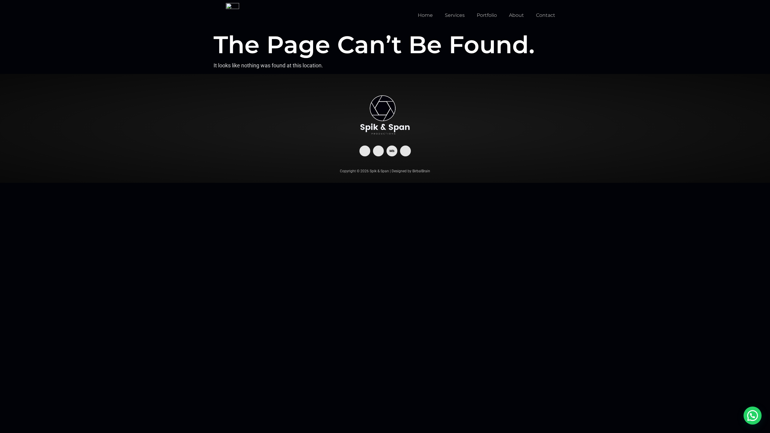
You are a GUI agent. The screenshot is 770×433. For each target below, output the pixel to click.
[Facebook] (364, 151)
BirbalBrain (421, 171)
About (516, 15)
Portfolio (487, 15)
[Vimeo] (405, 151)
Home (425, 15)
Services (455, 15)
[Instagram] (378, 151)
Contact (545, 15)
